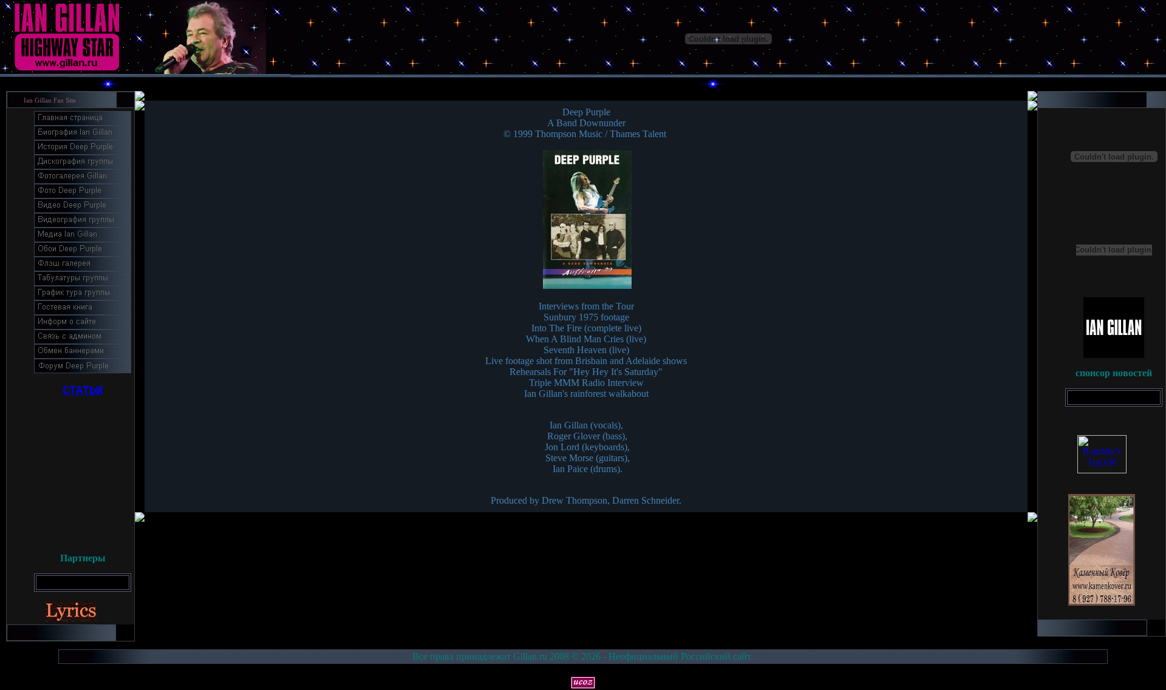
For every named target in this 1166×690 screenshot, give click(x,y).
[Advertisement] (82, 470)
